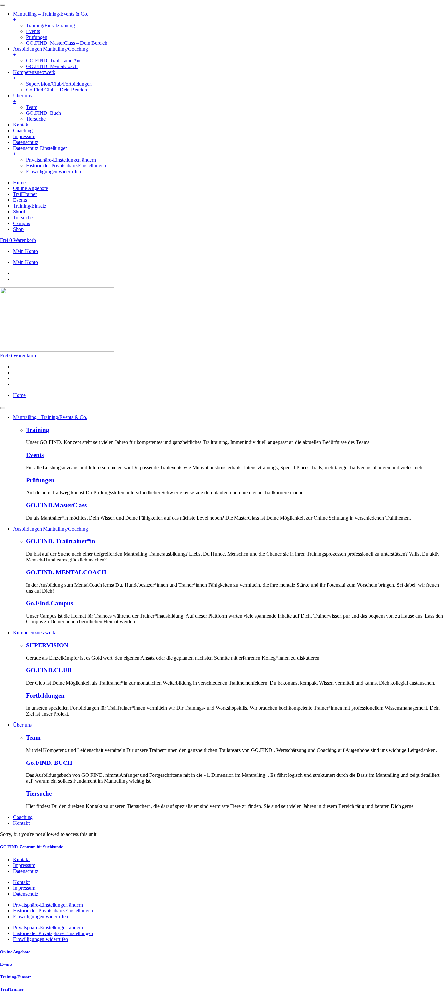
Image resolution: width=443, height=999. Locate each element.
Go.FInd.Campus (49, 603)
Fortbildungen (45, 695)
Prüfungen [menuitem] (36, 37)
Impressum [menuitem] (24, 136)
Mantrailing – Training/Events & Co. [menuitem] (50, 16)
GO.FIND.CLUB (49, 670)
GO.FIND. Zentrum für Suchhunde (31, 846)
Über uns (22, 725)
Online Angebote (15, 951)
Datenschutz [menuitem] (25, 142)
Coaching (23, 817)
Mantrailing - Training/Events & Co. (50, 417)
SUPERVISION (47, 645)
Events (35, 454)
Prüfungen (40, 480)
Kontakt (21, 823)
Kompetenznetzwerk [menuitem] (34, 75)
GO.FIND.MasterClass (56, 505)
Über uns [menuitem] (22, 98)
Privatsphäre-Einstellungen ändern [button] (61, 159)
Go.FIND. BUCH (49, 762)
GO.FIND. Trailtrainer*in (60, 541)
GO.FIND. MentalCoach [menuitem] (52, 66)
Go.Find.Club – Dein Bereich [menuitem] (56, 89)
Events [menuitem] (33, 31)
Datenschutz (25, 871)
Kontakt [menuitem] (21, 124)
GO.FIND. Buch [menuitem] (43, 113)
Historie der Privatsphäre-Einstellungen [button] (66, 165)
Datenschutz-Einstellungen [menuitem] (40, 151)
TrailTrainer (12, 989)
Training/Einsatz (15, 976)
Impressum (24, 865)
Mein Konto (25, 251)
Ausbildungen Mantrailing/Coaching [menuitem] (50, 51)
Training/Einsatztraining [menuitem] (50, 25)
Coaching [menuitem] (23, 130)
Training (37, 430)
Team (33, 737)
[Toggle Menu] (2, 408)
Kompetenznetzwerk (34, 632)
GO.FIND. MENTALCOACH (66, 572)
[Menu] (2, 5)
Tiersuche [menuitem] (36, 119)
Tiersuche (39, 793)
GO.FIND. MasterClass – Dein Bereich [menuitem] (66, 43)
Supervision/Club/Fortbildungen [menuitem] (59, 84)
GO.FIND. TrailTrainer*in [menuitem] (53, 60)
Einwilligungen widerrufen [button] (53, 171)
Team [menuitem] (31, 107)
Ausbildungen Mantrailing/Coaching (50, 529)
